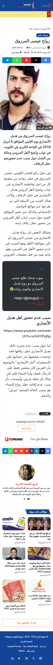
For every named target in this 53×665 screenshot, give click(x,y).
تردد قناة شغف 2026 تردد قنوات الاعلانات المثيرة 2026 (39, 598)
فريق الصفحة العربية (38, 48)
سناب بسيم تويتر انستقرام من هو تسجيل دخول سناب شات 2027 (14, 536)
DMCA (22, 651)
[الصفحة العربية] (27, 5)
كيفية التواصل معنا (30, 646)
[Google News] (39, 439)
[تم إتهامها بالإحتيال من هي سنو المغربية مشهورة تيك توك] (39, 523)
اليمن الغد (30, 651)
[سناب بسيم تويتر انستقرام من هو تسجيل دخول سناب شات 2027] (13, 523)
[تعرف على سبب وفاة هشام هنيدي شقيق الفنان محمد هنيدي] (13, 553)
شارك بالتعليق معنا (26, 622)
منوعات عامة (34, 29)
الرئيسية (44, 29)
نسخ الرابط (26, 428)
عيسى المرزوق (31, 414)
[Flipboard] (14, 439)
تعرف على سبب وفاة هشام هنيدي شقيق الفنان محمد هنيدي (14, 566)
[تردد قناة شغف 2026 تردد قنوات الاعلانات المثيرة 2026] (39, 586)
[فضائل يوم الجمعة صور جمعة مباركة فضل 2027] (13, 591)
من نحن (43, 646)
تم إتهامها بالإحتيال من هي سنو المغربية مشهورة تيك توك (40, 536)
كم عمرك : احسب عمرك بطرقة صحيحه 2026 (27, 14)
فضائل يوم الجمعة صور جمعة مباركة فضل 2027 (14, 607)
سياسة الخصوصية (14, 646)
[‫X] (24, 499)
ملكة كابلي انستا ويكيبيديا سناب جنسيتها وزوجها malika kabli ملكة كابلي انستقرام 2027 (40, 567)
